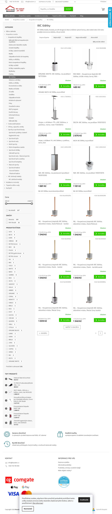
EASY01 (12, 315)
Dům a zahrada (11, 31)
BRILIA (12, 340)
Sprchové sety (13, 141)
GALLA (12, 287)
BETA (12, 235)
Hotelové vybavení (15, 100)
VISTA (12, 281)
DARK (12, 238)
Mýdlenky (12, 71)
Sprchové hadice (14, 168)
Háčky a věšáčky (14, 59)
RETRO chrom (15, 256)
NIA (11, 355)
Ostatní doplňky (14, 48)
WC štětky (12, 77)
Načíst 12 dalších (72, 327)
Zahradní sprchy (14, 153)
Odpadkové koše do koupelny (19, 57)
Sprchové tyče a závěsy (17, 159)
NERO (12, 272)
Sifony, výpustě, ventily (16, 127)
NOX (11, 309)
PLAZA (12, 250)
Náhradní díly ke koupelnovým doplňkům (18, 41)
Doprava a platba (45, 2)
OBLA (12, 324)
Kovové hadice (14, 171)
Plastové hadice (14, 173)
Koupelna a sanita (12, 34)
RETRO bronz (14, 244)
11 (105, 333)
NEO (12, 247)
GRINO (12, 352)
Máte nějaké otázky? (65, 471)
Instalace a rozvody (12, 182)
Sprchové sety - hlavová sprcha (19, 156)
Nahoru (44, 333)
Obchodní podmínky (62, 2)
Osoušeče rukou (14, 106)
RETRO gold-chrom (16, 253)
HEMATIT (13, 299)
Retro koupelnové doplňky (17, 62)
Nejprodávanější (81, 37)
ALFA (12, 232)
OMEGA (13, 241)
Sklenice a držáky (14, 80)
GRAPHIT (13, 284)
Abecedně (94, 37)
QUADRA (13, 321)
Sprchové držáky (14, 150)
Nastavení (28, 509)
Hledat (68, 9)
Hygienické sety (14, 135)
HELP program (13, 109)
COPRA (12, 349)
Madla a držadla (14, 89)
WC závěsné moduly (15, 179)
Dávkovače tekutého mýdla (18, 45)
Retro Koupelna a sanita (16, 147)
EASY (12, 312)
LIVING (12, 334)
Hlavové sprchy (14, 165)
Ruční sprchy (13, 144)
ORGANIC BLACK (15, 330)
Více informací (37, 503)
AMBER (12, 290)
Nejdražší (68, 37)
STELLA (12, 327)
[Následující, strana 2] (100, 333)
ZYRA (12, 343)
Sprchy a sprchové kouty (16, 130)
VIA (11, 259)
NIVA (11, 278)
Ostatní (11, 118)
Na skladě (14, 210)
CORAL (12, 296)
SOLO (12, 266)
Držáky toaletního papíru (17, 68)
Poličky (11, 74)
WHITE (12, 269)
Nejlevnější (57, 37)
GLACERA (13, 346)
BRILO (12, 306)
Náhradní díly (13, 121)
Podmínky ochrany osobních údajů (69, 468)
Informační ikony (14, 115)
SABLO (12, 303)
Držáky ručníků (13, 65)
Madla (11, 54)
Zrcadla (11, 92)
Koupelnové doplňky (15, 37)
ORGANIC (13, 293)
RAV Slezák (14, 223)
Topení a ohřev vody (13, 185)
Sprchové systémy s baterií (18, 133)
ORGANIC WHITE (15, 361)
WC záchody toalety (14, 176)
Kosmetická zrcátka (15, 86)
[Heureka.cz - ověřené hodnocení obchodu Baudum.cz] (64, 481)
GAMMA (13, 275)
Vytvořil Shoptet (101, 509)
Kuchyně (9, 188)
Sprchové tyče (13, 138)
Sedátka (11, 95)
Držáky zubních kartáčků (17, 51)
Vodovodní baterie (14, 124)
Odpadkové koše (14, 98)
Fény (10, 103)
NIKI (11, 263)
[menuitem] (10, 16)
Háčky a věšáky (14, 83)
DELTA (12, 358)
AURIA (12, 337)
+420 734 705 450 (13, 466)
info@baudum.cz (13, 463)
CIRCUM (13, 318)
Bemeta (13, 219)
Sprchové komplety (15, 162)
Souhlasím (84, 500)
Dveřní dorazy (13, 112)
